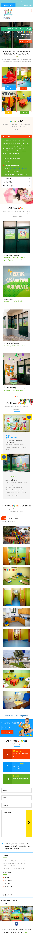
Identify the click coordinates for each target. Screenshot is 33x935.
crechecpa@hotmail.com (19, 168)
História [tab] (8, 178)
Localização (8, 5)
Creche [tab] (8, 136)
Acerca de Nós (10, 880)
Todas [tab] (4, 518)
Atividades (9, 884)
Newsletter (9, 887)
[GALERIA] (16, 535)
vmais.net (26, 932)
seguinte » (24, 716)
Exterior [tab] (16, 518)
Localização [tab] (9, 186)
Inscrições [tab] (9, 182)
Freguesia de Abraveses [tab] (8, 521)
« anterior (9, 716)
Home (7, 877)
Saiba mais (24, 41)
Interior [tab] (9, 518)
